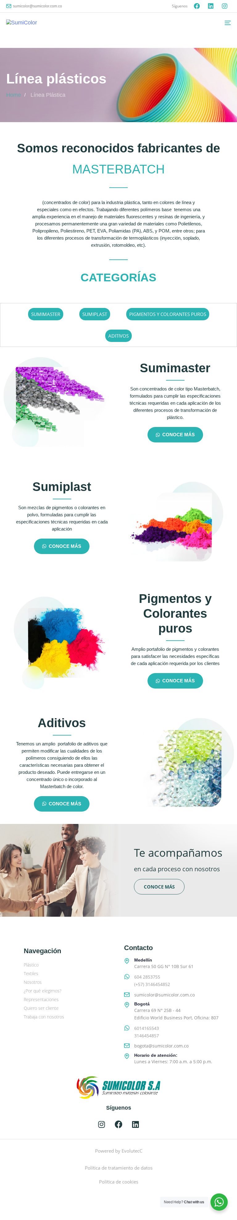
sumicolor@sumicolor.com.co (37, 6)
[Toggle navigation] (193, 23)
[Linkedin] (211, 6)
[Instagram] (224, 6)
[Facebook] (197, 6)
